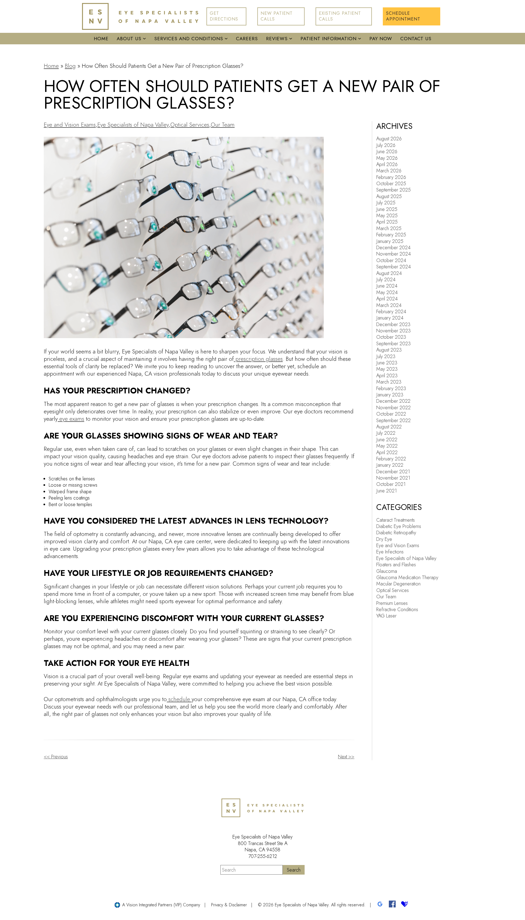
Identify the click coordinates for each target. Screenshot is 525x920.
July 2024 (386, 279)
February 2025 (391, 234)
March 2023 (388, 381)
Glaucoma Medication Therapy (407, 577)
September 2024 (393, 266)
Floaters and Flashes (396, 564)
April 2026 (387, 164)
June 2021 (386, 490)
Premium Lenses (392, 603)
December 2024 (393, 247)
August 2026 (389, 138)
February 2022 (391, 458)
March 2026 (388, 170)
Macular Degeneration (398, 583)
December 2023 (393, 324)
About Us (129, 38)
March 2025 (388, 228)
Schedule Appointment (403, 16)
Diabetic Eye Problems (398, 526)
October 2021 (391, 484)
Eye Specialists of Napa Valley (133, 125)
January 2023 (389, 394)
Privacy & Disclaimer (229, 905)
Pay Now (380, 38)
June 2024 (387, 285)
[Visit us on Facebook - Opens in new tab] (392, 905)
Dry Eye (384, 539)
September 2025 (393, 189)
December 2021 (393, 471)
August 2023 (389, 349)
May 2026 (387, 158)
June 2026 (386, 151)
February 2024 (391, 311)
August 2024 (389, 273)
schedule (179, 699)
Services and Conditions (188, 38)
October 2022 (391, 413)
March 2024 (389, 305)
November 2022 (393, 407)
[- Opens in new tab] (380, 905)
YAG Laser (386, 615)
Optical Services (189, 125)
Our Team (223, 125)
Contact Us (415, 38)
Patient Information (329, 38)
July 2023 (385, 356)
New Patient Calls (277, 16)
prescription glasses (258, 359)
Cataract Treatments (395, 520)
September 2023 (393, 343)
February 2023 (391, 388)
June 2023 (386, 362)
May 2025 (387, 215)
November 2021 (393, 477)
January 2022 (389, 465)
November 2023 (393, 330)
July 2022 (385, 433)
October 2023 (391, 337)
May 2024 (387, 292)
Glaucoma (386, 571)
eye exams (71, 419)
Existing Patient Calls (340, 16)
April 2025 (387, 221)
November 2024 (393, 253)
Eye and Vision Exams (70, 125)
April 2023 (387, 375)
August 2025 (389, 196)
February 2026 (391, 177)
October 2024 (391, 260)
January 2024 (390, 317)
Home (101, 38)
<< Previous (56, 756)
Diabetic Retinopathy (396, 532)
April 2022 (387, 452)
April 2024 (387, 298)
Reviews (277, 38)
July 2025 (385, 202)
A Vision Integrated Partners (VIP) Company (161, 905)
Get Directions (224, 16)
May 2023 (387, 369)
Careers (247, 38)
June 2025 (386, 209)
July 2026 (385, 145)
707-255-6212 (262, 856)
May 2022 (387, 445)
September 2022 (393, 420)
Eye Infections (390, 551)
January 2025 (389, 241)
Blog (70, 66)
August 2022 (389, 426)
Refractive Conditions (397, 609)
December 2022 (393, 401)
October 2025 (391, 183)
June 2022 (386, 439)
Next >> (346, 756)
